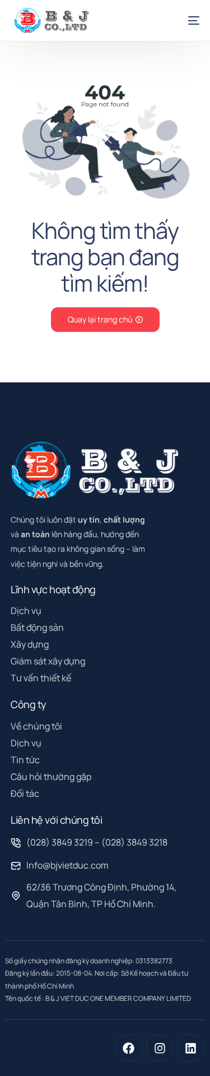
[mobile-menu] (186, 20)
